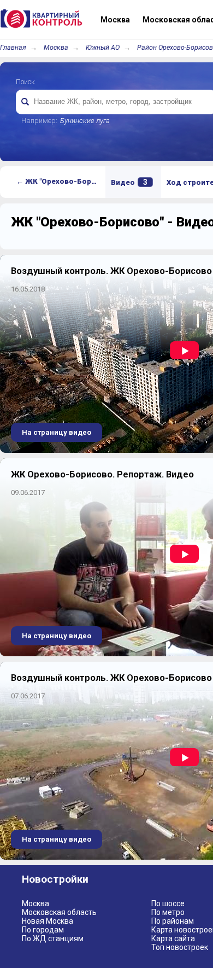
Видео (129, 182)
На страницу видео (56, 432)
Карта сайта (173, 938)
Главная (13, 47)
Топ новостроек (179, 947)
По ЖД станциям (53, 938)
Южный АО (103, 47)
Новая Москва (47, 921)
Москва (56, 47)
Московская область (59, 912)
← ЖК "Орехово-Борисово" (60, 181)
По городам (43, 929)
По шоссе (168, 903)
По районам (172, 921)
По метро (168, 912)
